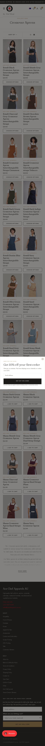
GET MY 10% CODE (22, 381)
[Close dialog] (43, 359)
